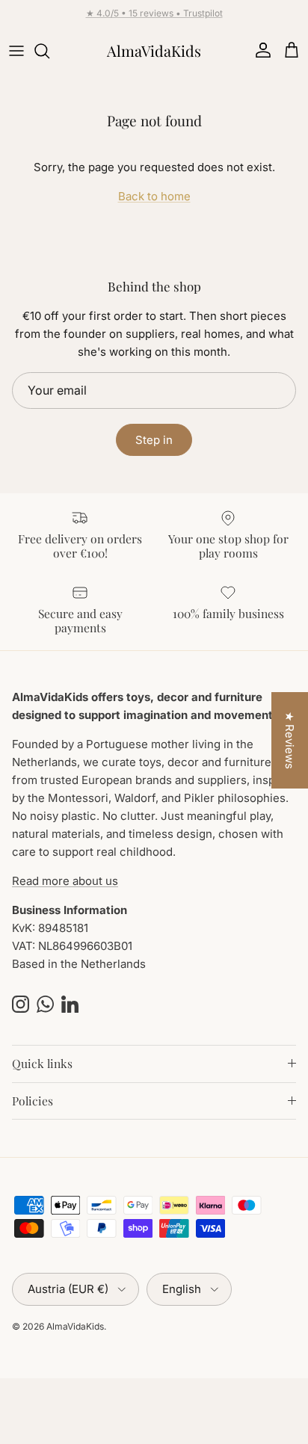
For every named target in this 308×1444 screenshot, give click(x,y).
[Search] (49, 50)
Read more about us (65, 881)
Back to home (154, 196)
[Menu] (16, 50)
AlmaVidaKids (75, 1326)
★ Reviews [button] (290, 740)
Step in (154, 440)
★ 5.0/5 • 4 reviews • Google (154, 19)
